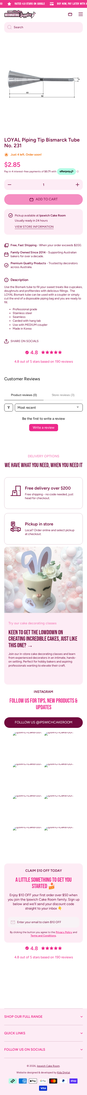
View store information (34, 227)
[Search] (8, 27)
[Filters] (8, 407)
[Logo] (20, 14)
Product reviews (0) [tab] (24, 395)
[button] (70, 14)
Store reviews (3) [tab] (63, 395)
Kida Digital (63, 1072)
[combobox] (43, 27)
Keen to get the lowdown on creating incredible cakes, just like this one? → (42, 639)
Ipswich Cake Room (48, 1065)
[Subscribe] (74, 922)
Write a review (43, 427)
